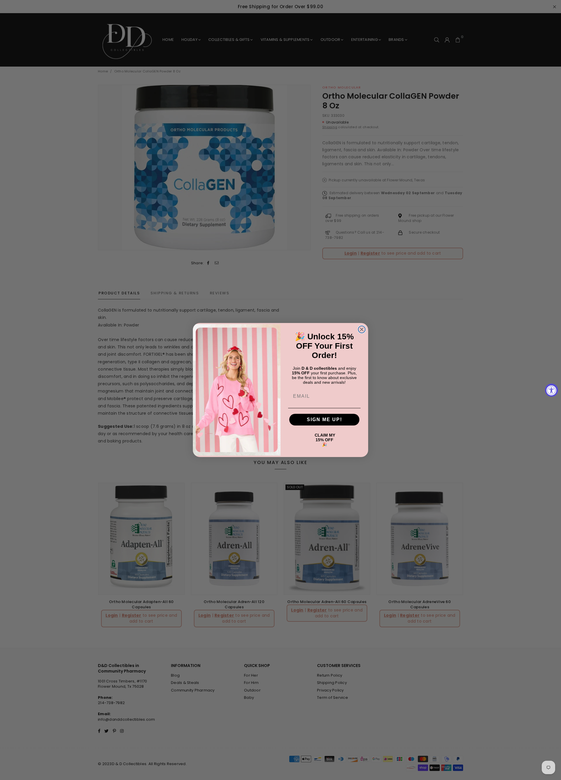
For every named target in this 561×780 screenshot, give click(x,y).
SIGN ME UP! (324, 419)
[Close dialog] (361, 329)
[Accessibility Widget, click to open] (551, 390)
